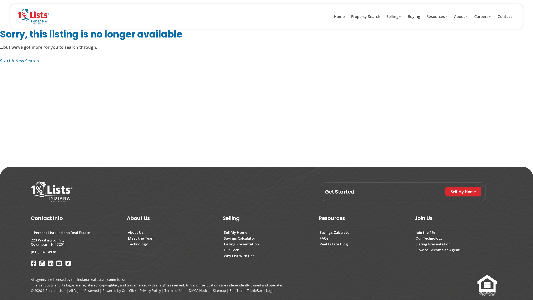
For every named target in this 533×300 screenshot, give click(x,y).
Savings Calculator (239, 238)
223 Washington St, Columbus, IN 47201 (48, 242)
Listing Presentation (241, 244)
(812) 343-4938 (43, 251)
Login (270, 290)
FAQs (324, 238)
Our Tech (231, 250)
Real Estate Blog (334, 244)
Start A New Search (19, 61)
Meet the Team (141, 238)
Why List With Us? (239, 255)
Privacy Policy (150, 290)
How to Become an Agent (438, 250)
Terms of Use (174, 290)
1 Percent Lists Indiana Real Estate (60, 232)
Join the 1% (425, 232)
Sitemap (219, 290)
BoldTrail (236, 290)
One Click (129, 290)
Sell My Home (235, 232)
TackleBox (255, 290)
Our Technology (429, 238)
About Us (136, 232)
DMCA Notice (199, 290)
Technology (138, 244)
